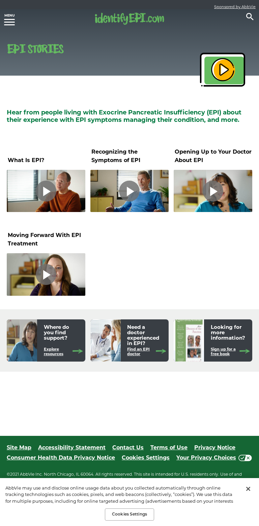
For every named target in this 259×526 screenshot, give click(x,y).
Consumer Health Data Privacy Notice (61, 457)
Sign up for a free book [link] (223, 351)
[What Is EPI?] (46, 191)
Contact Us (128, 447)
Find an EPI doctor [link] (138, 351)
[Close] (248, 488)
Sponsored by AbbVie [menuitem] (235, 6)
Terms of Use (169, 447)
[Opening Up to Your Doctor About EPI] (213, 191)
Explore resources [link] (53, 351)
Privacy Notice (214, 447)
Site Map (19, 447)
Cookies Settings (146, 457)
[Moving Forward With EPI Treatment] (46, 274)
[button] (250, 16)
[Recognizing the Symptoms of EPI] (129, 191)
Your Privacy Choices (206, 457)
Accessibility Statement (72, 447)
